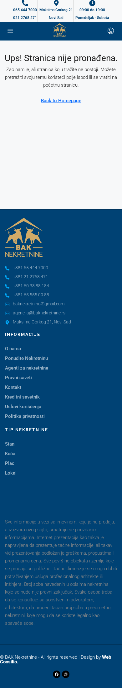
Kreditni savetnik (22, 397)
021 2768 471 (25, 18)
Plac (9, 463)
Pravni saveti (18, 377)
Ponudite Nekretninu (26, 358)
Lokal (11, 473)
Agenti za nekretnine (26, 368)
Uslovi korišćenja (23, 406)
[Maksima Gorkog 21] (56, 3)
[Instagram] (65, 674)
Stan (9, 444)
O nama (13, 348)
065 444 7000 (25, 10)
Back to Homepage (61, 100)
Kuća (10, 453)
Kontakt (13, 387)
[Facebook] (56, 674)
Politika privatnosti (25, 416)
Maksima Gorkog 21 (56, 10)
